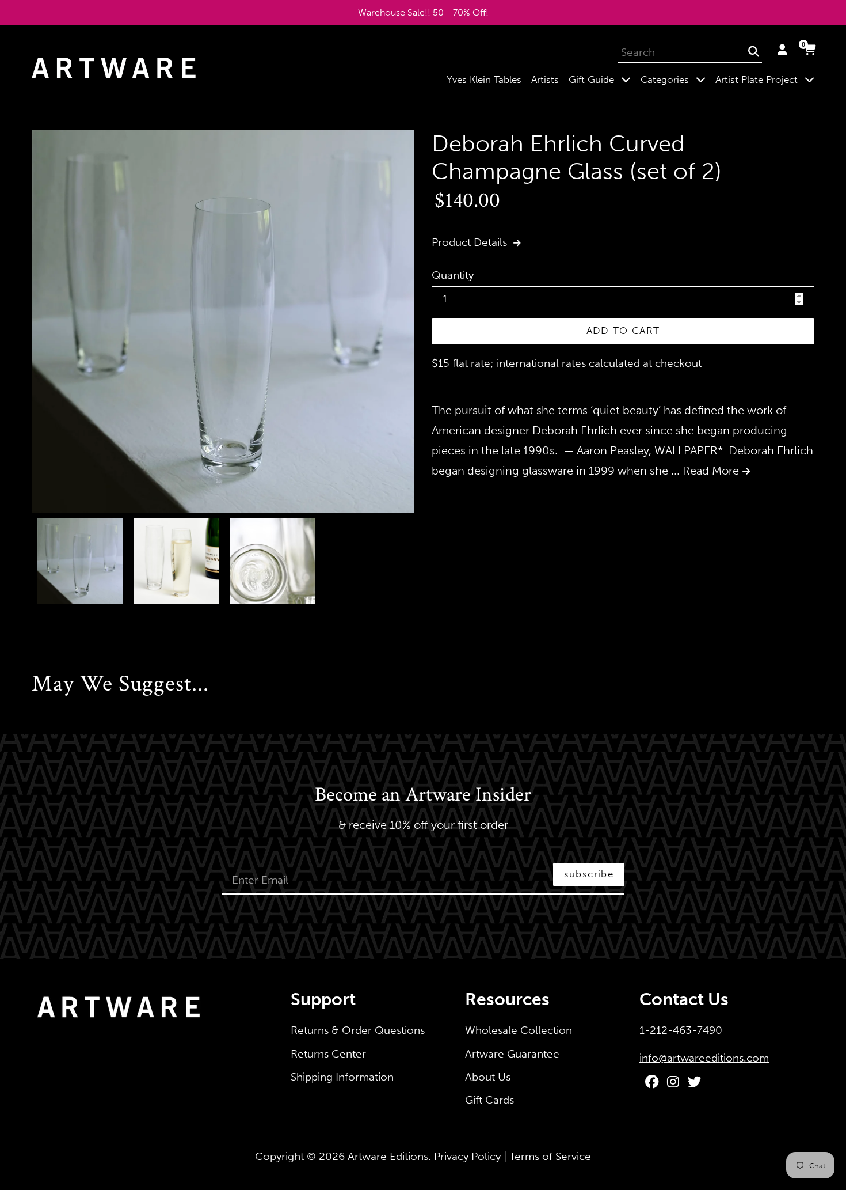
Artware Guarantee (512, 1053)
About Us (487, 1076)
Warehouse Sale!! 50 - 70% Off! (423, 12)
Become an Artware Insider (423, 795)
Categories (675, 79)
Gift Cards (489, 1099)
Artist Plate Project (767, 79)
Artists (545, 79)
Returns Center (328, 1053)
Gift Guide (602, 79)
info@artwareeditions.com (704, 1057)
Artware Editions (388, 1156)
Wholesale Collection (518, 1030)
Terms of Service (550, 1156)
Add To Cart (623, 330)
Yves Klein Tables (484, 79)
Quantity (453, 275)
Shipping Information (342, 1076)
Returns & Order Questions (358, 1030)
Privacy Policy (467, 1156)
